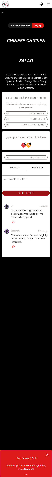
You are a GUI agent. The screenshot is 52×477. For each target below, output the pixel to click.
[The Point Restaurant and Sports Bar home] (14, 4)
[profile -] (41, 4)
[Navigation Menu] (48, 4)
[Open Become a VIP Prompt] (26, 474)
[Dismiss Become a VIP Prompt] (47, 454)
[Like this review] (14, 222)
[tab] (14, 167)
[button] (3, 13)
